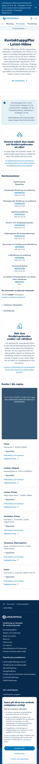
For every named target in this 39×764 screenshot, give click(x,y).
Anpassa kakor (19, 754)
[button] (35, 7)
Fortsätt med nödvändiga (20, 759)
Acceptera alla (19, 748)
